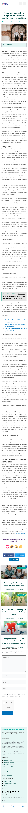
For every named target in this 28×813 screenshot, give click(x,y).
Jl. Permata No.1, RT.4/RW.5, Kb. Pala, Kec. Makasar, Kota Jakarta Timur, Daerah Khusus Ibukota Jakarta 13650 (13, 799)
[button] (24, 3)
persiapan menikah (20, 533)
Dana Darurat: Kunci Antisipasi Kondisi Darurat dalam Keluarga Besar (14, 612)
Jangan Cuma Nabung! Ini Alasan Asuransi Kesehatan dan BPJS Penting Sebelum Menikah (14, 641)
